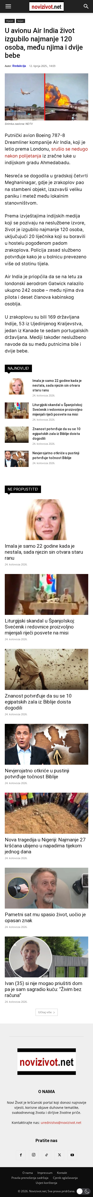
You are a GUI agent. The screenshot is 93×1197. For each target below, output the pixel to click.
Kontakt (62, 1173)
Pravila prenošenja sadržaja (29, 1178)
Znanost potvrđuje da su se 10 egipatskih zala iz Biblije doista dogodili (56, 433)
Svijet (20, 20)
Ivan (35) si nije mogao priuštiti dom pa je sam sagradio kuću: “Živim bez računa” (43, 989)
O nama (27, 1173)
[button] (8, 6)
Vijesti (9, 20)
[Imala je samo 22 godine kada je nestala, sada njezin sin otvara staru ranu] (17, 386)
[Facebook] (21, 1155)
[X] (59, 1155)
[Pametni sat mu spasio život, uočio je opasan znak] (46, 888)
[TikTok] (46, 1155)
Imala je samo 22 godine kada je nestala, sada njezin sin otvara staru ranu (57, 385)
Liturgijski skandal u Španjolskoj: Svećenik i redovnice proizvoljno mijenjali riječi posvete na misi (57, 409)
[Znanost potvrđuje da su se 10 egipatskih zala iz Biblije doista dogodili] (17, 435)
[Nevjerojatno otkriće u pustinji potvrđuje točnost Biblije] (17, 459)
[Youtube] (72, 1155)
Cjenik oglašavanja (65, 1178)
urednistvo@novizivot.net (61, 1122)
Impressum (44, 1173)
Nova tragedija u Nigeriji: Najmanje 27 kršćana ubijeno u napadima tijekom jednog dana (45, 846)
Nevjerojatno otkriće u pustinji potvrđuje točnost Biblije (37, 774)
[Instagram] (33, 1155)
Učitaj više (45, 1012)
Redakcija (19, 66)
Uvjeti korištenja (46, 1183)
